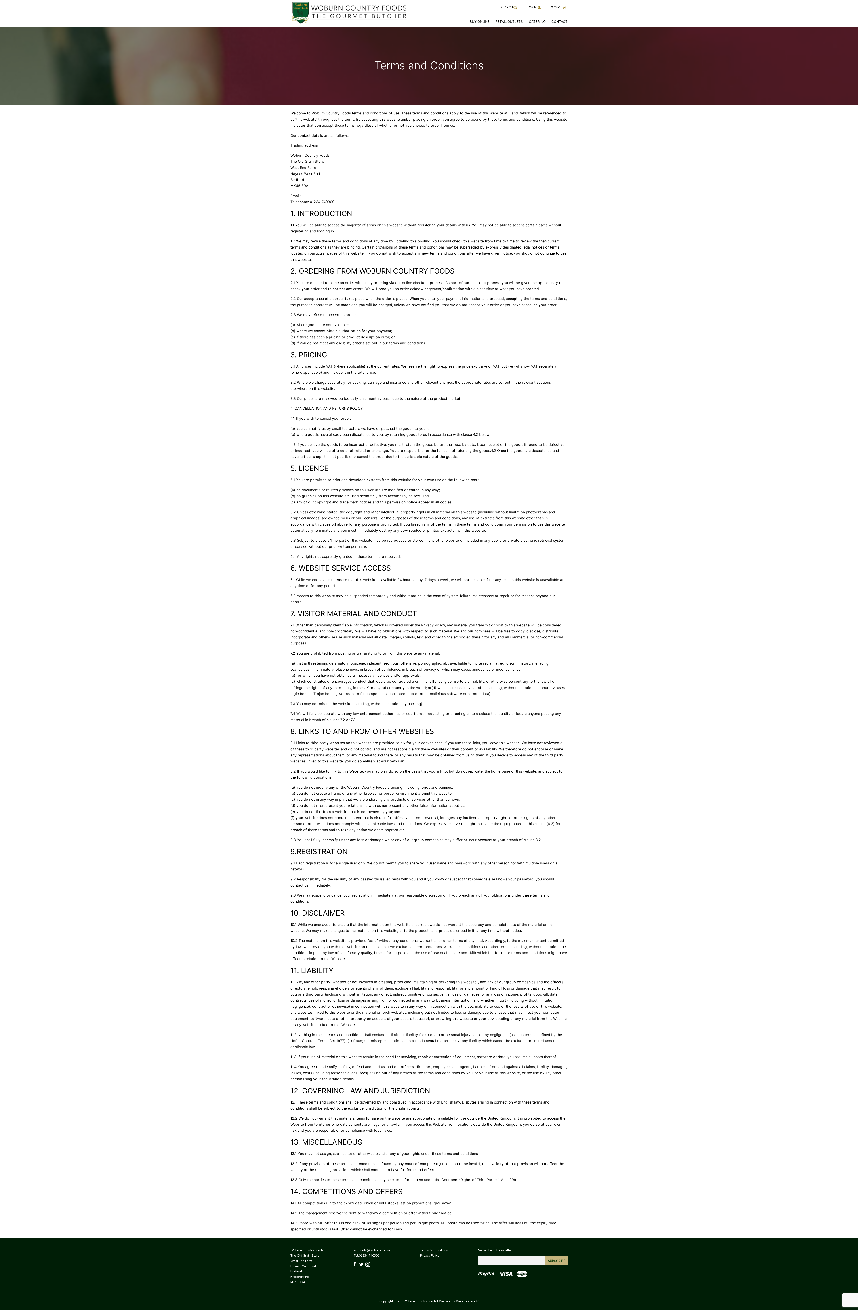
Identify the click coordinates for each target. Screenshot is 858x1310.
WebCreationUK (467, 1301)
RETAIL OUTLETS (509, 21)
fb (356, 1264)
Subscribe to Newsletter (495, 1250)
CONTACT (559, 21)
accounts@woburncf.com (372, 1250)
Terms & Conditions (434, 1250)
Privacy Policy (429, 1255)
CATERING (537, 21)
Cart (558, 7)
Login (532, 7)
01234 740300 (369, 1255)
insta (367, 1264)
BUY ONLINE (480, 21)
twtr (361, 1264)
